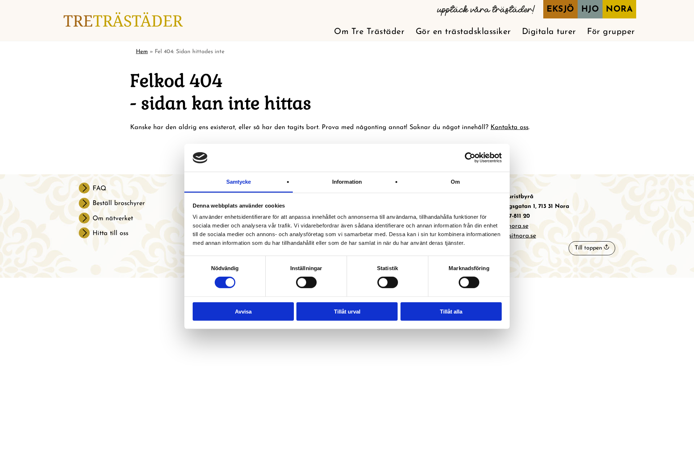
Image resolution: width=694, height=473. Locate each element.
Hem (142, 52)
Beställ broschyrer (119, 203)
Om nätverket (113, 219)
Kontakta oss (509, 127)
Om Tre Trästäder (369, 32)
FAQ (99, 189)
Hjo (590, 9)
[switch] (306, 282)
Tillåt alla (451, 311)
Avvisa (243, 311)
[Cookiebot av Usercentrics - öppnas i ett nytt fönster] (470, 157)
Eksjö (560, 9)
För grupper (611, 32)
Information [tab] (347, 182)
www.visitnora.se (513, 236)
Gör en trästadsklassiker (463, 32)
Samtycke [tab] (238, 182)
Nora (619, 9)
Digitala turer (549, 32)
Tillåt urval (347, 311)
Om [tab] (455, 182)
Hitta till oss (110, 233)
